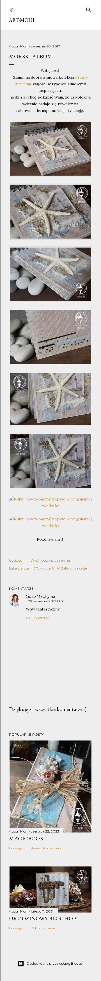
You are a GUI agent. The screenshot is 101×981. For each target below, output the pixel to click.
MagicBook (26, 838)
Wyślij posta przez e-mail (51, 560)
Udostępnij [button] (17, 560)
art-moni (21, 20)
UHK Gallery (62, 568)
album (26, 568)
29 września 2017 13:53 (46, 601)
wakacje (80, 568)
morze (45, 568)
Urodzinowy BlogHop (42, 918)
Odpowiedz (37, 618)
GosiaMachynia (40, 596)
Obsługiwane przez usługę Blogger (55, 963)
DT (35, 568)
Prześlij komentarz (46, 848)
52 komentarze (43, 928)
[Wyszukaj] (88, 9)
